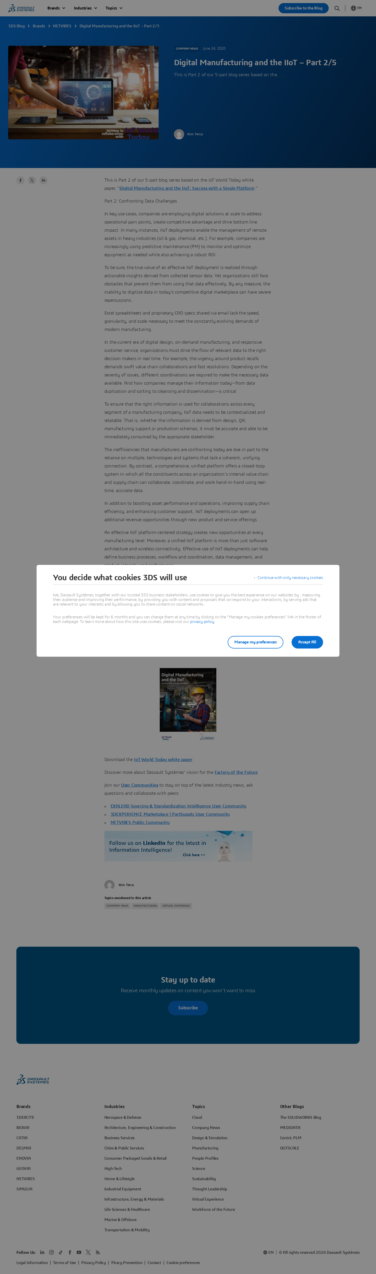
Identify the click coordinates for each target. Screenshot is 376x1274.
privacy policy (202, 622)
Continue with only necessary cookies (290, 578)
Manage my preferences (255, 642)
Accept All (307, 642)
